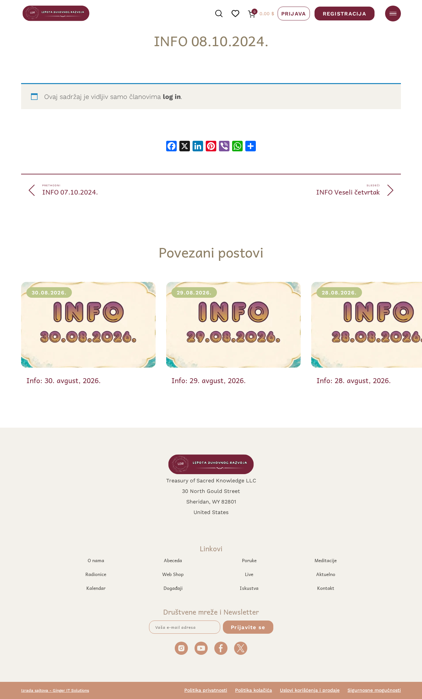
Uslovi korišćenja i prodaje (310, 690)
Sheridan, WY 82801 (211, 501)
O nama (96, 560)
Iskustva (249, 588)
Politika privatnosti (205, 690)
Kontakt (325, 588)
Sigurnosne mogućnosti (374, 690)
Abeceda (173, 560)
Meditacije (326, 560)
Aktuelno (325, 574)
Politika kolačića (253, 690)
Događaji (173, 588)
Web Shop (173, 574)
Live (249, 574)
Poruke (249, 560)
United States (211, 512)
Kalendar (96, 588)
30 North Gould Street (211, 491)
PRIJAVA (293, 13)
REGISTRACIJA (344, 13)
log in (172, 96)
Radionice (95, 574)
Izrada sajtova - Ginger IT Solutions (55, 690)
